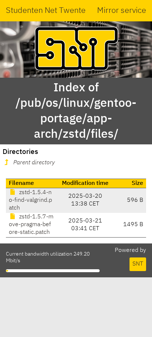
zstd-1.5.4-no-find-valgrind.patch (30, 200)
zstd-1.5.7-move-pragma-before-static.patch (31, 224)
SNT (137, 264)
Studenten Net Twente (46, 11)
